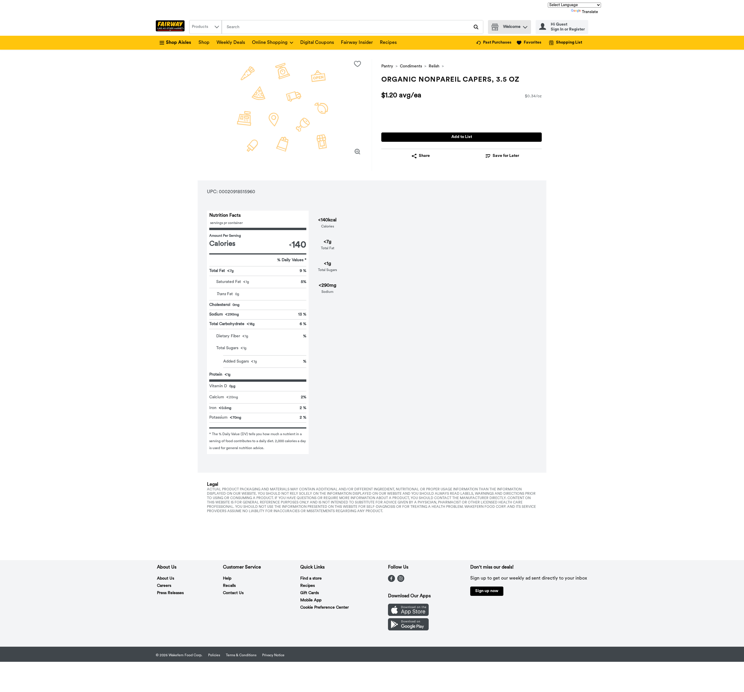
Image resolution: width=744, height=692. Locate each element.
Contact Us (233, 593)
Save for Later (506, 156)
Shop (204, 42)
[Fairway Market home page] (171, 27)
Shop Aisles (178, 42)
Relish (434, 66)
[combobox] (205, 27)
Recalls (229, 586)
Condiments (411, 66)
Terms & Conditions (241, 655)
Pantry (387, 66)
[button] (525, 25)
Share (424, 156)
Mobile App (310, 600)
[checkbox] (357, 63)
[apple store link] (408, 614)
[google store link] (408, 629)
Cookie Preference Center (324, 607)
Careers (164, 586)
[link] (493, 42)
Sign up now (486, 591)
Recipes (388, 42)
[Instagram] (400, 580)
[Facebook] (391, 580)
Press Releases (170, 593)
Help (227, 578)
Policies (214, 655)
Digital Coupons (317, 42)
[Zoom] (357, 151)
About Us (165, 578)
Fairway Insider (357, 42)
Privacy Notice (273, 655)
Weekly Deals (231, 42)
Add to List (461, 137)
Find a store (311, 578)
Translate (590, 12)
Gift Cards (309, 593)
